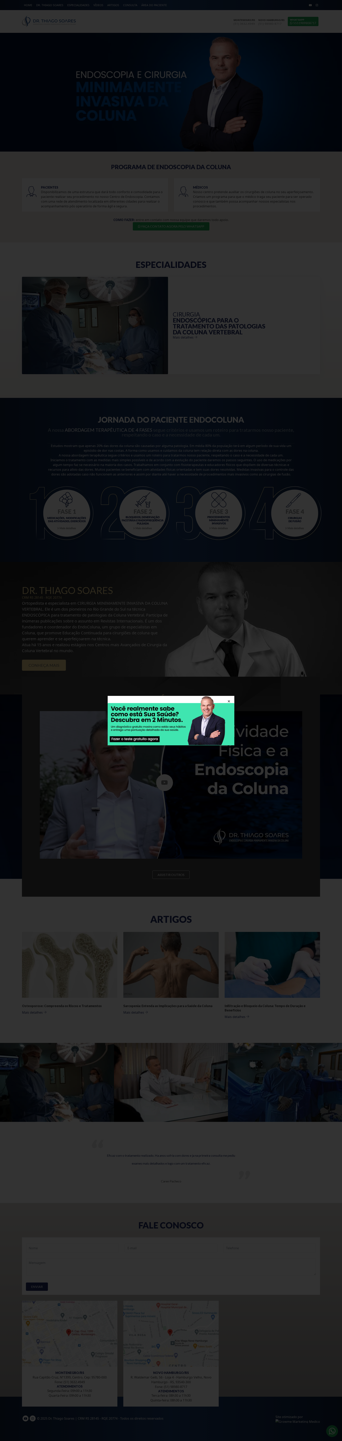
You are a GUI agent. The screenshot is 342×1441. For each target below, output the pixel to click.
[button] (228, 701)
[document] (171, 720)
